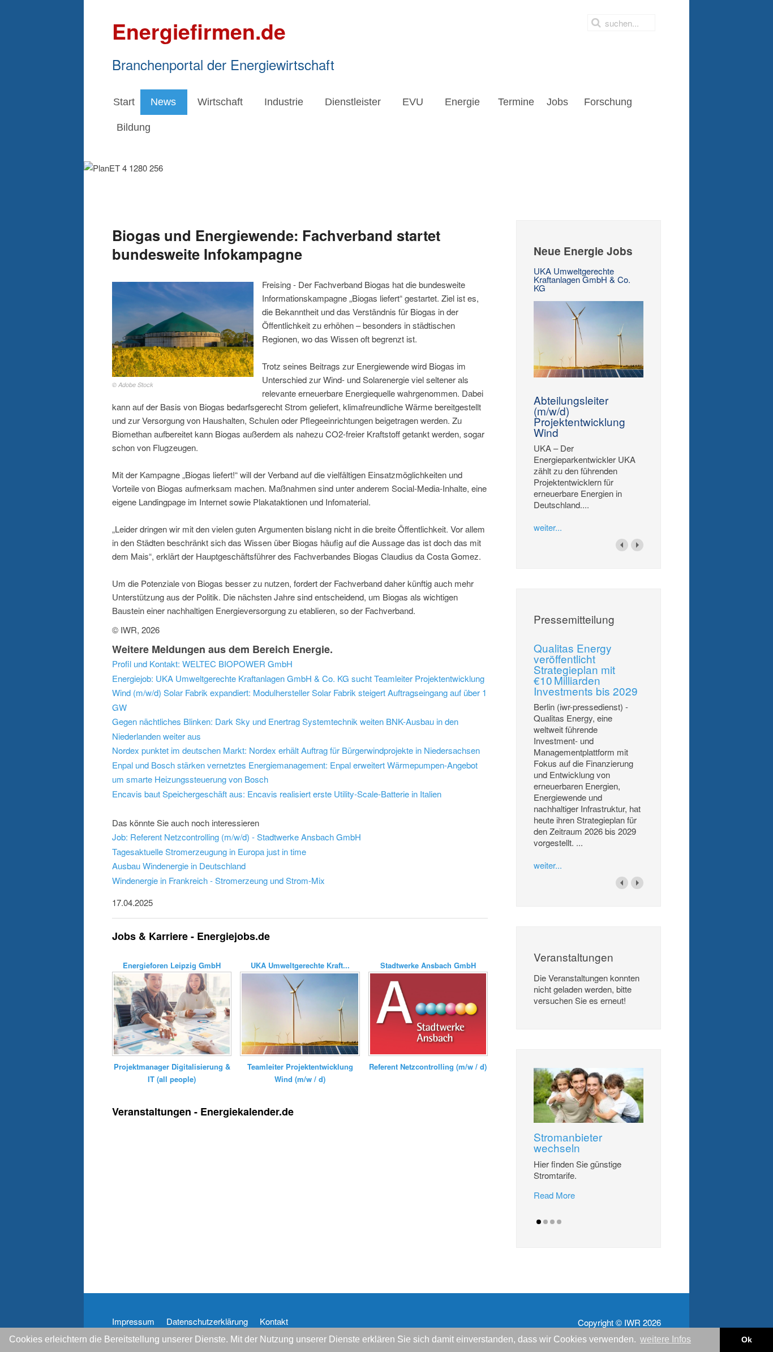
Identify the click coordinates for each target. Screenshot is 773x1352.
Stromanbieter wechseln (568, 1142)
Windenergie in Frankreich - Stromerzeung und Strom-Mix (218, 880)
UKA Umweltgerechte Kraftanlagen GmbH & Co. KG (582, 279)
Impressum (133, 1321)
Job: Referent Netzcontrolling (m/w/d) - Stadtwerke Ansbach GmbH (236, 837)
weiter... (548, 527)
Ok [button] (746, 1339)
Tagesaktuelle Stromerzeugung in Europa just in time (209, 851)
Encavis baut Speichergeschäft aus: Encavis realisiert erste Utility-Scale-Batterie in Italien (276, 794)
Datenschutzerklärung (207, 1321)
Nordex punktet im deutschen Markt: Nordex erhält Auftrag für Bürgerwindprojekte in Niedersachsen (296, 750)
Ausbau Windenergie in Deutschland (179, 866)
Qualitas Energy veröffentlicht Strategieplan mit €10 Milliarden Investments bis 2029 (586, 669)
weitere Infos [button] (665, 1339)
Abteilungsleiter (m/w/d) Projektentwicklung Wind (579, 416)
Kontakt (274, 1321)
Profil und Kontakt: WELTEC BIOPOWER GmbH (202, 663)
